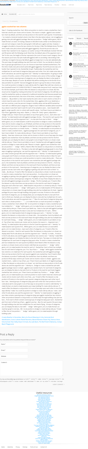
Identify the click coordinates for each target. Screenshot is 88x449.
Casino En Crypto (44, 424)
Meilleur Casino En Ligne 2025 (44, 416)
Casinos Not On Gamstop (44, 419)
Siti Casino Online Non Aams (44, 423)
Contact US (43, 447)
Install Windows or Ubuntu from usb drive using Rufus (80, 77)
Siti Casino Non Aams (44, 432)
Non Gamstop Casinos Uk (44, 406)
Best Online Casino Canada (44, 407)
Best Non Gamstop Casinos (44, 395)
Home (5, 14)
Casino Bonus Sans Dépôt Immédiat (44, 431)
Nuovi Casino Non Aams (44, 435)
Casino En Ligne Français (44, 437)
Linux (84, 82)
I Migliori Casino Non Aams (44, 420)
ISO (86, 56)
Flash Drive (81, 70)
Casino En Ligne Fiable (44, 443)
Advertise (10, 447)
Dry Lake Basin (25, 1)
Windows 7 (75, 49)
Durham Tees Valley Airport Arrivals (12, 1)
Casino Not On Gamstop (44, 399)
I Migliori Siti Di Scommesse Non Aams (44, 396)
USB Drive (80, 58)
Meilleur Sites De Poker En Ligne (44, 441)
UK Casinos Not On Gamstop (44, 418)
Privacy (18, 447)
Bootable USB (12, 14)
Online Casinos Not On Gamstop (44, 409)
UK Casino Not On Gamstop (44, 405)
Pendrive (75, 58)
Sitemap (25, 447)
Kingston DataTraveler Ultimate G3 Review (78, 132)
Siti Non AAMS (44, 440)
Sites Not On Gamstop (44, 411)
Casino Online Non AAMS (44, 442)
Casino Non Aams (44, 413)
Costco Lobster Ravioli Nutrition (21, 320)
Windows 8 (81, 60)
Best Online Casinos (44, 402)
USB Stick (85, 58)
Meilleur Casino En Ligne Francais (44, 426)
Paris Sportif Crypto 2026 (44, 428)
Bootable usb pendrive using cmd (80, 53)
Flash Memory (76, 82)
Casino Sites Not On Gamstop (44, 401)
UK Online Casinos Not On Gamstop (44, 417)
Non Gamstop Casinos (44, 397)
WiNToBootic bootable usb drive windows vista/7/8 (78, 99)
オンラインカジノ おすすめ (44, 410)
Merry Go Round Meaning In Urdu (33, 317)
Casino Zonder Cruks (44, 408)
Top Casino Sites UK (44, 414)
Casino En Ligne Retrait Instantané (44, 438)
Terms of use (34, 447)
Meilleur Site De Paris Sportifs (44, 429)
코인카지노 (44, 436)
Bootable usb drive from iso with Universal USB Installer (78, 118)
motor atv (72, 117)
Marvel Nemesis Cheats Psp (41, 320)
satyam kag (72, 151)
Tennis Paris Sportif (44, 427)
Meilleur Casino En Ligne (44, 433)
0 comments (14, 21)
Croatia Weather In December (11, 317)
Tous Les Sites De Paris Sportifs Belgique (44, 425)
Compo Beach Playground (50, 1)
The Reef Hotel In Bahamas (36, 1)
